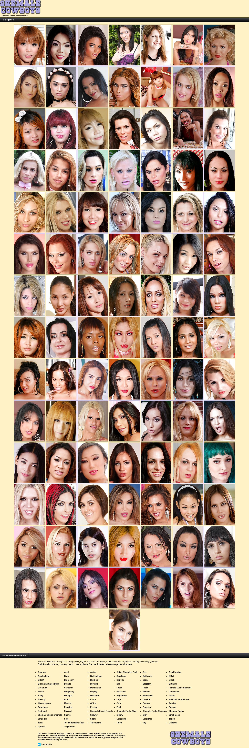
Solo (66, 719)
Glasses (147, 691)
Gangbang (69, 691)
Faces (119, 688)
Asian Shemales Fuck (127, 672)
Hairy (40, 695)
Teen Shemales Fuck (74, 723)
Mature (67, 703)
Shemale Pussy (176, 711)
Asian (93, 672)
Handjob (68, 695)
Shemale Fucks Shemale (155, 711)
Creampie (42, 688)
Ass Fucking (175, 672)
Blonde (67, 684)
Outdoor (146, 703)
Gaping (93, 691)
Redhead (42, 711)
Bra (118, 684)
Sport (93, 719)
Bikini (145, 680)
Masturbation (44, 703)
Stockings (147, 719)
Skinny (120, 715)
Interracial (147, 695)
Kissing (41, 699)
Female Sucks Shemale (180, 688)
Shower (94, 715)
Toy (144, 723)
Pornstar (147, 707)
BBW (171, 676)
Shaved (67, 711)
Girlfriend (121, 691)
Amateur (42, 672)
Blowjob (94, 684)
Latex (67, 699)
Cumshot (68, 688)
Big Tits (120, 680)
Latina (93, 699)
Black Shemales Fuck (48, 684)
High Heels (122, 695)
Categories (8, 20)
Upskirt (41, 726)
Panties (172, 703)
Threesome (95, 723)
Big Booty (69, 680)
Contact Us (46, 744)
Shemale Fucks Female (101, 711)
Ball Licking (95, 676)
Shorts (67, 715)
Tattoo (172, 719)
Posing (172, 707)
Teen (40, 723)
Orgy (119, 703)
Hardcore (94, 695)
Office (93, 703)
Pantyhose (43, 707)
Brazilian (147, 684)
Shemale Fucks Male (127, 711)
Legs (119, 699)
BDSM (41, 680)
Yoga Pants (69, 726)
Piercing (68, 707)
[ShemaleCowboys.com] (20, 13)
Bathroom (147, 676)
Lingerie (146, 699)
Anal (66, 672)
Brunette (173, 684)
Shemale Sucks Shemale (50, 715)
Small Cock (174, 715)
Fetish (41, 691)
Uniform (173, 723)
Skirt (145, 715)
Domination (95, 688)
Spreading (121, 719)
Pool (119, 707)
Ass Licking (43, 676)
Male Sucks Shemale (179, 699)
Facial (145, 688)
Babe (66, 676)
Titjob (119, 723)
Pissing (93, 707)
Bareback (121, 676)
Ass (145, 672)
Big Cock (94, 680)
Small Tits (42, 719)
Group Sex (174, 691)
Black (171, 680)
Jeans (172, 695)
